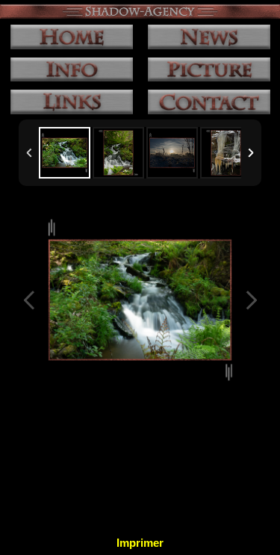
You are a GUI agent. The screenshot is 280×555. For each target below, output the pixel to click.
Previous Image (29, 300)
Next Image (250, 300)
